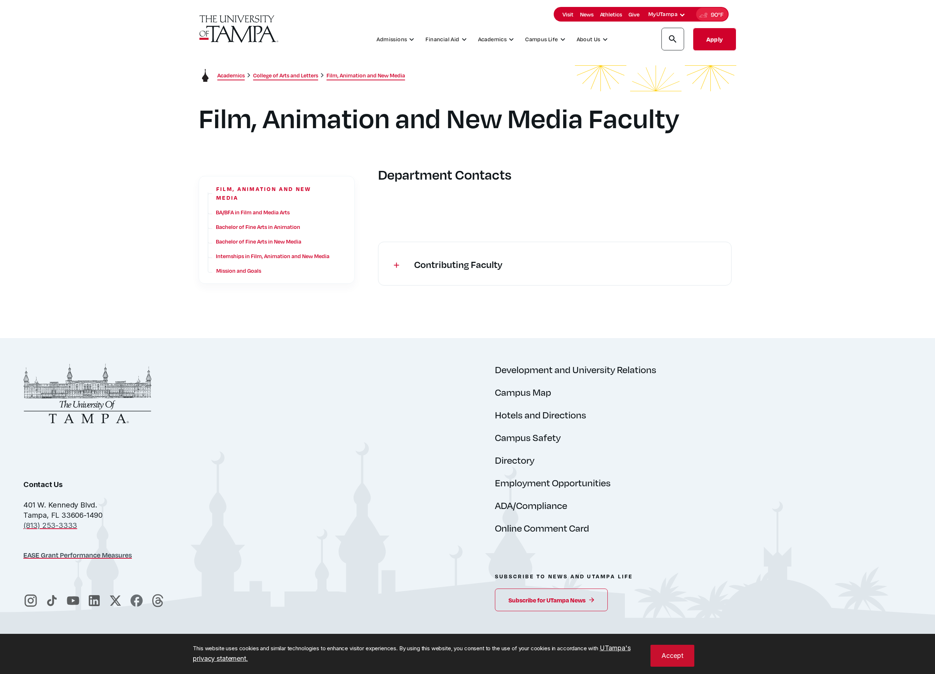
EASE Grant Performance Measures (77, 555)
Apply (714, 39)
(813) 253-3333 (50, 525)
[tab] (682, 15)
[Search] (672, 40)
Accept (672, 655)
